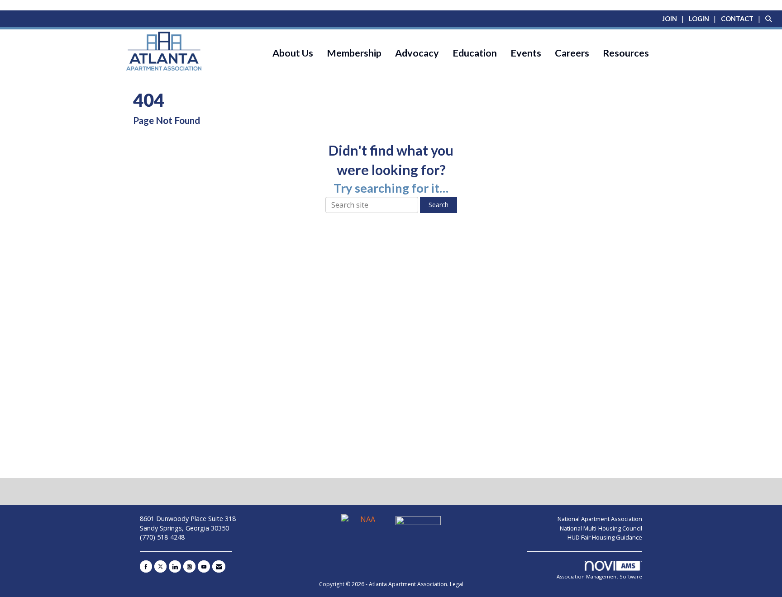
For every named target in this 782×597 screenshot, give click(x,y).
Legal (456, 584)
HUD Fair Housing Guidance (604, 537)
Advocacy (417, 53)
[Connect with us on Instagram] (189, 566)
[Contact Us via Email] (218, 566)
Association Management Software (599, 576)
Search (438, 204)
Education (475, 53)
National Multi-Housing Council (601, 528)
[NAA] (364, 523)
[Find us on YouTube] (204, 566)
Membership (354, 53)
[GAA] (418, 523)
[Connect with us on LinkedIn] (175, 566)
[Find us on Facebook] (146, 566)
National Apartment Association (600, 519)
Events (525, 53)
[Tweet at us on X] (160, 566)
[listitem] (674, 19)
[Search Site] (770, 19)
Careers (572, 53)
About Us (292, 53)
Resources (626, 53)
